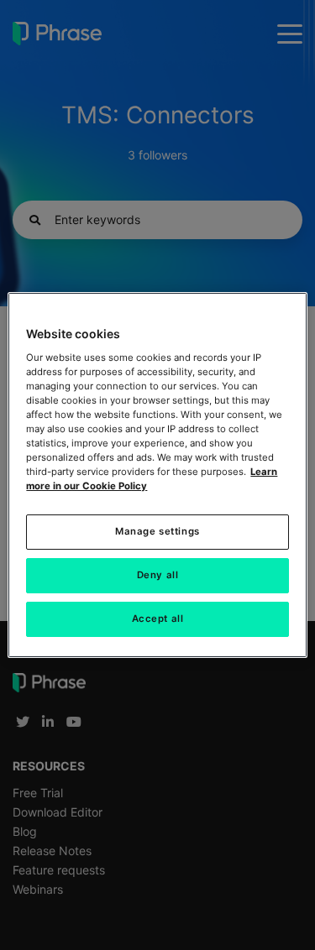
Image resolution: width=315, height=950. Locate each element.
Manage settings (157, 531)
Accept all (158, 618)
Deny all (158, 575)
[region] (157, 475)
